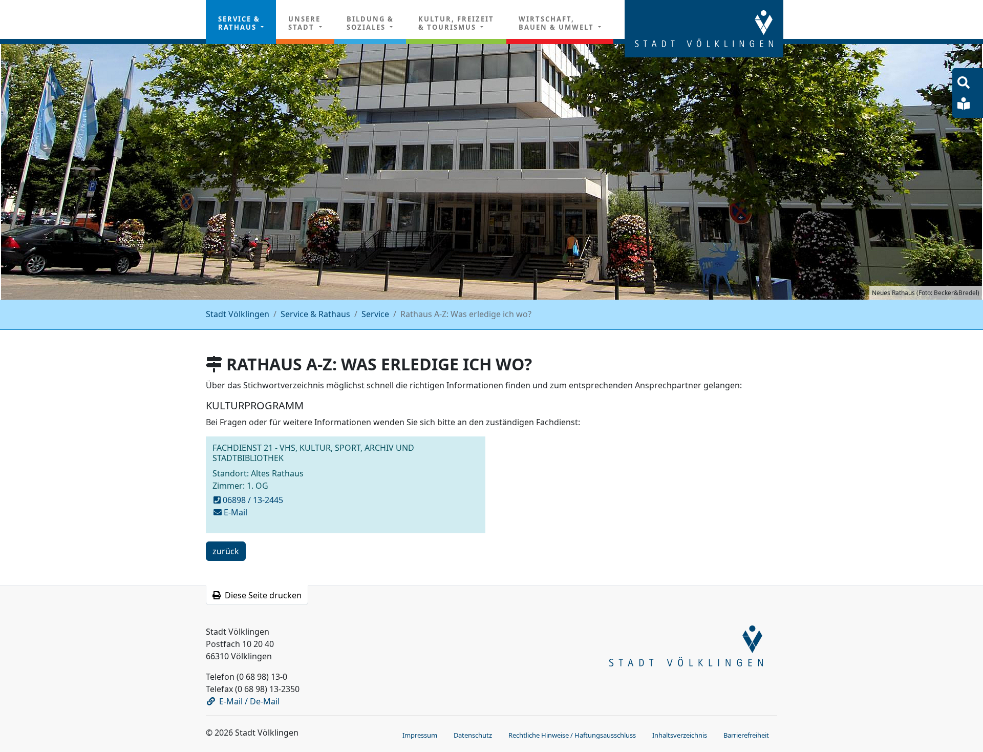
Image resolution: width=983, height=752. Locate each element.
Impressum (419, 735)
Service (375, 314)
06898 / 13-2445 (253, 500)
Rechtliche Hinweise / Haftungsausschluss (572, 735)
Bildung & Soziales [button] (370, 23)
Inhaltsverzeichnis (679, 735)
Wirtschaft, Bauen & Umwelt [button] (557, 23)
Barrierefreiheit (746, 735)
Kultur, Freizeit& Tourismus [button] (456, 23)
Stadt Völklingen (237, 314)
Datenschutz (473, 735)
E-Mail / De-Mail (249, 701)
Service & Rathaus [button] (239, 23)
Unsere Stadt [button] (304, 23)
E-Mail (235, 512)
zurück (225, 553)
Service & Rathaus (315, 314)
